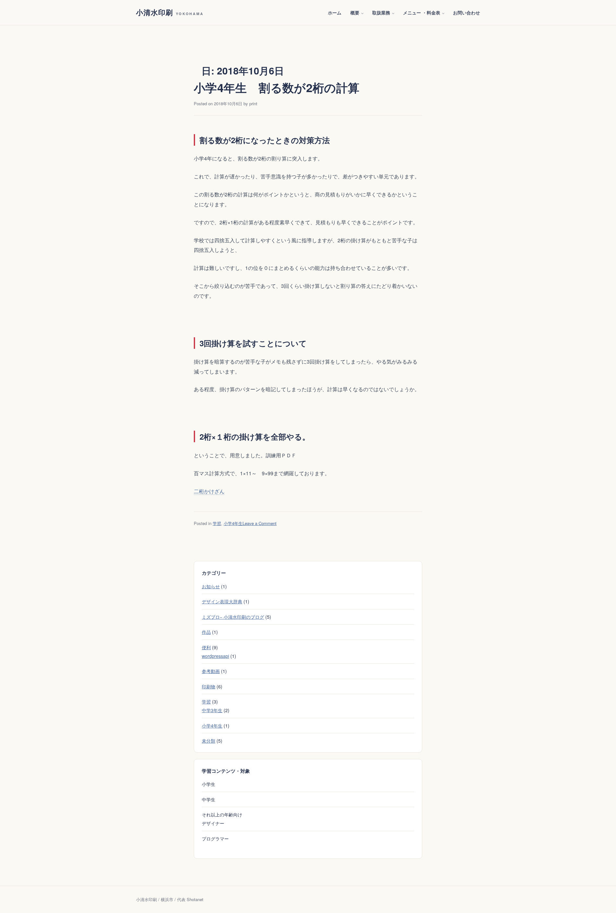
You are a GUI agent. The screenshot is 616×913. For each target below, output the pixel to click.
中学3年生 (212, 710)
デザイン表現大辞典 (222, 601)
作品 (206, 632)
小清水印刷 (169, 12)
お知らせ (211, 586)
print (253, 103)
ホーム (334, 12)
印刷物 (208, 686)
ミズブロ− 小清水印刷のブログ (233, 617)
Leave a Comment (260, 523)
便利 (206, 647)
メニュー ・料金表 (421, 12)
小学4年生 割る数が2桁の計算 (276, 87)
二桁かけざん (209, 491)
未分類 (208, 740)
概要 (354, 12)
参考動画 (211, 671)
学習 (217, 523)
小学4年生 (233, 523)
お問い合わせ (466, 12)
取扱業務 (381, 12)
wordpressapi (215, 656)
